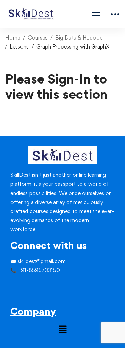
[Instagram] (24, 284)
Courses (38, 37)
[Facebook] (10, 284)
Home (12, 37)
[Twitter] (17, 284)
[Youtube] (31, 297)
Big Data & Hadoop (79, 37)
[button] (62, 330)
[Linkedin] (31, 284)
